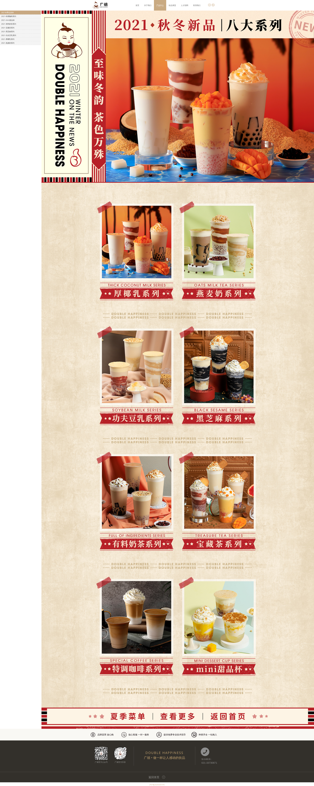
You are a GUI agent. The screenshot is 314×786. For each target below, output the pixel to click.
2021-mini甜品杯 (8, 20)
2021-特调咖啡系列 (8, 16)
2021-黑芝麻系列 (7, 31)
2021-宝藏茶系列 (7, 28)
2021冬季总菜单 (7, 12)
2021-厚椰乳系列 (7, 39)
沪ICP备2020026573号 (157, 785)
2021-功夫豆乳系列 (8, 35)
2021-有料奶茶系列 (8, 24)
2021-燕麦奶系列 (7, 43)
